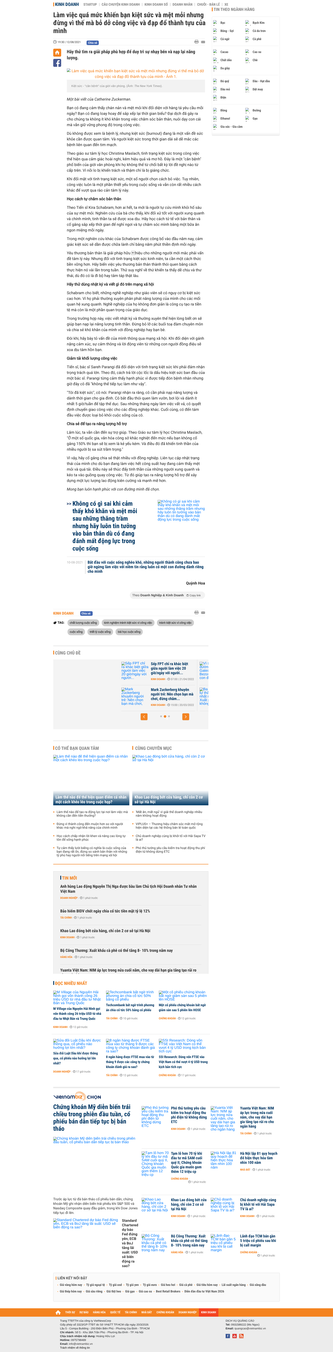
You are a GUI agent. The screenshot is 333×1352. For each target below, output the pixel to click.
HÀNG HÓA (99, 1312)
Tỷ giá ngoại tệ (95, 1285)
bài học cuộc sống (129, 632)
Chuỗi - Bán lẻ (208, 4)
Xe (226, 4)
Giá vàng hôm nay (71, 1285)
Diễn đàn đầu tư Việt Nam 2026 (204, 1291)
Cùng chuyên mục (153, 748)
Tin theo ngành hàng (234, 9)
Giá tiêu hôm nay (207, 1285)
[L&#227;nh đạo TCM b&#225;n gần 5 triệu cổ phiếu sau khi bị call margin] (224, 1243)
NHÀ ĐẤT (146, 1312)
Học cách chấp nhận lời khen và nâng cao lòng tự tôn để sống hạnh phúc (91, 838)
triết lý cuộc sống (100, 632)
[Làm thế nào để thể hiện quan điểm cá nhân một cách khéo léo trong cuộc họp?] (91, 780)
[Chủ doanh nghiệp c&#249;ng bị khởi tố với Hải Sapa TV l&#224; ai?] (224, 1207)
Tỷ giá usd (115, 1285)
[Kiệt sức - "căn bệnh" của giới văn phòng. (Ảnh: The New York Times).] (136, 74)
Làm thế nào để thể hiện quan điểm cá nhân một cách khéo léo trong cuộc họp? (91, 799)
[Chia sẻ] (57, 63)
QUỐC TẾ (115, 1312)
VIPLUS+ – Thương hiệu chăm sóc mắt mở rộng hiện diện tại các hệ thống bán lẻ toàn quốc (169, 826)
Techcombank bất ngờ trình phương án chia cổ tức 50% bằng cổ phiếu (130, 1007)
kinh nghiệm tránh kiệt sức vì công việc (128, 623)
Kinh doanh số (156, 4)
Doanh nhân (183, 4)
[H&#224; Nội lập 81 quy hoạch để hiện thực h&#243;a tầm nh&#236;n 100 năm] (224, 1160)
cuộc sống (76, 632)
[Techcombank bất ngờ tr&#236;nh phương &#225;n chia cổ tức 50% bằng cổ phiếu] (131, 996)
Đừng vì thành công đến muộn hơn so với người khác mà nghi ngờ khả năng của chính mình (90, 826)
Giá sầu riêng (94, 1291)
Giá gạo (130, 1291)
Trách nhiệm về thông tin (75, 1347)
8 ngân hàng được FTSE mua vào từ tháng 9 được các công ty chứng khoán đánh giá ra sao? (130, 1062)
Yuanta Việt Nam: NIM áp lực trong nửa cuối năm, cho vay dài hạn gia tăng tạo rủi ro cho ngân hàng (128, 973)
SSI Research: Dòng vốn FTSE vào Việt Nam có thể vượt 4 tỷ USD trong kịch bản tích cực (183, 1062)
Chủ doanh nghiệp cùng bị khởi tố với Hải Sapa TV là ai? (170, 838)
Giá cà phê (185, 1285)
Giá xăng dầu (258, 1285)
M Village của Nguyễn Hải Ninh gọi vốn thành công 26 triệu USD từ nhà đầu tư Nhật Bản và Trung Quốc (77, 1014)
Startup (90, 4)
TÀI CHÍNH (131, 1312)
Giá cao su (145, 1291)
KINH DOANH (208, 1312)
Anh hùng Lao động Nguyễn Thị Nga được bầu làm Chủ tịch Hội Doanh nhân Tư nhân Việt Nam (128, 889)
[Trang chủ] (57, 53)
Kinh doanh (67, 4)
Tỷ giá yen (132, 1285)
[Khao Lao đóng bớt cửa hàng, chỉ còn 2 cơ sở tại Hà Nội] (170, 780)
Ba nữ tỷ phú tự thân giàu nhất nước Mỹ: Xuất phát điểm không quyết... (179, 694)
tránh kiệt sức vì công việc (175, 623)
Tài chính (66, 917)
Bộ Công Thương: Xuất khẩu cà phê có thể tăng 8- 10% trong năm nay (116, 950)
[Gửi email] (203, 42)
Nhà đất (245, 1169)
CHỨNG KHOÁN (165, 1312)
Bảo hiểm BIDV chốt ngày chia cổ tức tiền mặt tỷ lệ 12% (105, 911)
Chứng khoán (167, 1018)
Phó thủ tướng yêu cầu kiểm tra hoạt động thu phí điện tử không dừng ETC (170, 850)
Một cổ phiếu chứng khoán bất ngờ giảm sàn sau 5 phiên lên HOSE (182, 1007)
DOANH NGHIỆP (187, 1312)
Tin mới (69, 878)
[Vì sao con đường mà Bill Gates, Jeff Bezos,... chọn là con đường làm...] (143, 671)
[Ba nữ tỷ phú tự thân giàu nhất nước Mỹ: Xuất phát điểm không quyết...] (143, 697)
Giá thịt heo (113, 1291)
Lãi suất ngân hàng (234, 1285)
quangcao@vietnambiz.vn (250, 1328)
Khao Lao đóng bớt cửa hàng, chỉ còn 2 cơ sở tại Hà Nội (169, 799)
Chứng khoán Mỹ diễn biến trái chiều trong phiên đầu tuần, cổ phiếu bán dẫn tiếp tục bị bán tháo (91, 1117)
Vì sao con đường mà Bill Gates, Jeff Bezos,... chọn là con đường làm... (181, 668)
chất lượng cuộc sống (83, 623)
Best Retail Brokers (168, 1291)
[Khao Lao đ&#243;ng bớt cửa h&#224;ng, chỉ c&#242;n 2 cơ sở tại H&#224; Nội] (155, 1207)
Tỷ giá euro (150, 1285)
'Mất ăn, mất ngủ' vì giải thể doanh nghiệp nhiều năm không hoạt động (169, 814)
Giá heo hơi (168, 1285)
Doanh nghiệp (68, 898)
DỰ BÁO (84, 1312)
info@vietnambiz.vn (81, 1343)
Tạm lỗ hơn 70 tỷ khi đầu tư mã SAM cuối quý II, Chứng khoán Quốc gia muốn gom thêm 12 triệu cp (186, 1162)
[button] (144, 716)
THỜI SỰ (70, 1312)
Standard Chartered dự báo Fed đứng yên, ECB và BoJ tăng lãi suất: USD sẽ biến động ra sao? (130, 1243)
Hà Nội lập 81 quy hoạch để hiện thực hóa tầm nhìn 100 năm (259, 1158)
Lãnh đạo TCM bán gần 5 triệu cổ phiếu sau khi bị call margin (258, 1241)
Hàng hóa (66, 957)
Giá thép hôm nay (71, 1291)
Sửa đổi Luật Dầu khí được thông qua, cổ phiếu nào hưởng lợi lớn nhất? (75, 1058)
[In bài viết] (197, 42)
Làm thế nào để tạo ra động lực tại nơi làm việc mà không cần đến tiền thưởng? (92, 814)
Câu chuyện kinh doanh (121, 4)
